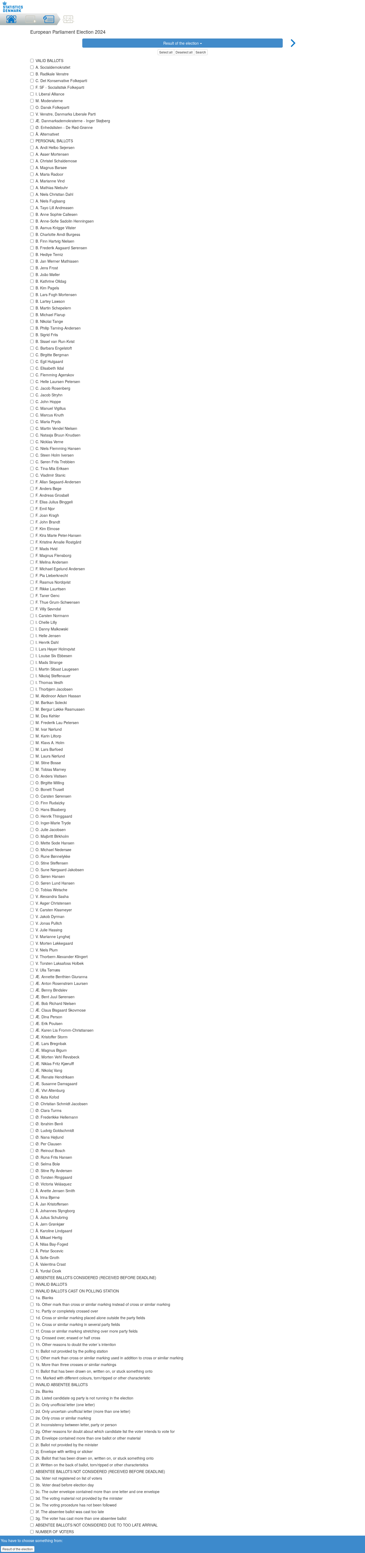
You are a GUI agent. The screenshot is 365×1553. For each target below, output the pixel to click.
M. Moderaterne (49, 100)
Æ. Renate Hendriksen (55, 1077)
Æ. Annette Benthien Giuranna (61, 976)
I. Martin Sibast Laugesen (57, 669)
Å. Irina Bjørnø (48, 1197)
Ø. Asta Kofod (47, 1097)
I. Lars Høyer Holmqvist (55, 649)
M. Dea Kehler (48, 715)
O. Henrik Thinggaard (54, 816)
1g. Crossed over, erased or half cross (68, 1337)
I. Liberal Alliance (50, 94)
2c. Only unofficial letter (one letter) (65, 1404)
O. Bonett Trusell (50, 789)
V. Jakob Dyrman (50, 916)
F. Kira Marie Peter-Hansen (58, 535)
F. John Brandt (48, 522)
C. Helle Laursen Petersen (58, 381)
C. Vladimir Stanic (50, 475)
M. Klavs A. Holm (50, 742)
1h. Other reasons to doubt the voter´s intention (76, 1344)
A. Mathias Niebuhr (52, 187)
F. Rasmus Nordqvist (53, 582)
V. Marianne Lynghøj (53, 936)
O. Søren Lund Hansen (55, 883)
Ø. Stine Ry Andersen (54, 1170)
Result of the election (181, 43)
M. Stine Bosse (48, 762)
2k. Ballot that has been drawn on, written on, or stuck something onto (95, 1458)
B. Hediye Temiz (49, 254)
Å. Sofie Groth (47, 1257)
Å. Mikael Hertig (49, 1237)
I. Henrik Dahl (47, 642)
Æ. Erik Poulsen (49, 1023)
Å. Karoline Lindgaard (54, 1230)
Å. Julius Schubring (52, 1217)
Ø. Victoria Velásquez (54, 1184)
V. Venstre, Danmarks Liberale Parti (66, 114)
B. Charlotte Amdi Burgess (58, 234)
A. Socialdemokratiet (53, 67)
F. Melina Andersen (52, 562)
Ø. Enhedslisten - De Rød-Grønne (64, 127)
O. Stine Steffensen (52, 863)
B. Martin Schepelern (53, 308)
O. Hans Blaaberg (51, 809)
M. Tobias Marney (51, 769)
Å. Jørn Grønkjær (50, 1224)
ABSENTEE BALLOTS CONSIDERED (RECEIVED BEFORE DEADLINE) (96, 1277)
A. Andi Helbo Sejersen (55, 147)
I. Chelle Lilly (46, 622)
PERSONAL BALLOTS (54, 140)
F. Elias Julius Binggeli (54, 501)
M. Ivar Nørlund (49, 729)
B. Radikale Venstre (52, 73)
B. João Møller (48, 274)
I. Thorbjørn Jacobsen (54, 689)
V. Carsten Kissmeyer (54, 909)
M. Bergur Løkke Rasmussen (60, 709)
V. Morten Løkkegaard (54, 943)
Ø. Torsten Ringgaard (54, 1177)
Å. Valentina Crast (51, 1264)
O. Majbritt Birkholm (52, 836)
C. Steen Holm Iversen (55, 455)
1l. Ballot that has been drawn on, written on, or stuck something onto (94, 1371)
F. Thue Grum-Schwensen (58, 602)
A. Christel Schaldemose (56, 160)
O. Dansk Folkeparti (52, 107)
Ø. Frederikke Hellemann (57, 1117)
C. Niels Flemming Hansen (58, 448)
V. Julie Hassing (49, 929)
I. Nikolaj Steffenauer (53, 675)
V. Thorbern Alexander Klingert (62, 956)
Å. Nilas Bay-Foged (52, 1244)
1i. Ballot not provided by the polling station (72, 1351)
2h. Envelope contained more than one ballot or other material (88, 1438)
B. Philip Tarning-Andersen (58, 328)
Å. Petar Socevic (49, 1250)
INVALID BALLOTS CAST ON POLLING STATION (77, 1291)
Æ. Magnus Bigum (51, 1050)
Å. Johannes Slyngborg (55, 1210)
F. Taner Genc (48, 595)
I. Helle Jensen (48, 635)
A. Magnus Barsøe (51, 167)
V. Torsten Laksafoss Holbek (60, 963)
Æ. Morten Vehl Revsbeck (57, 1056)
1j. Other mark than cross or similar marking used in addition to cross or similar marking (109, 1357)
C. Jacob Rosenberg (53, 388)
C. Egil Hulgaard (49, 361)
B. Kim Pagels (47, 287)
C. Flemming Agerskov (55, 374)
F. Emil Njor (45, 508)
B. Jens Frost (47, 267)
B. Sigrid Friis (47, 334)
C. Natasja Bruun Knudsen (58, 435)
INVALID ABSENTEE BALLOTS (62, 1384)
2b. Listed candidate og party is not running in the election (84, 1398)
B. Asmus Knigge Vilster (56, 227)
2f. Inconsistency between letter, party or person (76, 1424)
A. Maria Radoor (49, 174)
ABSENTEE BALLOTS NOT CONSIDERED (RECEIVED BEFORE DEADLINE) (100, 1471)
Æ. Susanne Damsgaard (56, 1083)
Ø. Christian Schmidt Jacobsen (62, 1103)
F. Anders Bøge (48, 488)
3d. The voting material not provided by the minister (79, 1498)
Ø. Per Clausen (48, 1143)
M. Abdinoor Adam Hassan (58, 695)
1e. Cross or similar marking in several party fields (78, 1324)
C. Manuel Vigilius (51, 408)
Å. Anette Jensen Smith (55, 1190)
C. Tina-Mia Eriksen (52, 468)
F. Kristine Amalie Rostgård (58, 542)
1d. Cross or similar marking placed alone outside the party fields (90, 1317)
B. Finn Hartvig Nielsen (55, 241)
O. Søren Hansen (50, 876)
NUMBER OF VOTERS (55, 1531)
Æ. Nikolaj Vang (49, 1070)
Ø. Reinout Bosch (50, 1150)
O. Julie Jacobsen (51, 829)
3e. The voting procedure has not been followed (76, 1505)
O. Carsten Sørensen (53, 796)
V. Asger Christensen (53, 903)
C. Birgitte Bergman (52, 354)
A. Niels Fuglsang (50, 201)
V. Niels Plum (47, 950)
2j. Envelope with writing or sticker (64, 1451)
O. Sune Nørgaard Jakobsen (60, 869)
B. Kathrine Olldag (51, 281)
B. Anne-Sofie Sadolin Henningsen (65, 221)
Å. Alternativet (47, 134)
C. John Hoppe (48, 401)
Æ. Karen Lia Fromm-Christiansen (65, 1030)
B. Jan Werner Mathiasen (57, 261)
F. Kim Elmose (48, 528)
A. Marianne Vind (50, 180)
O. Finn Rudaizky (50, 802)
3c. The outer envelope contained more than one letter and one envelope (98, 1491)
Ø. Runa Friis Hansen (54, 1157)
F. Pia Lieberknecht (52, 575)
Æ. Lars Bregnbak (51, 1043)
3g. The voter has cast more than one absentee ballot (81, 1518)
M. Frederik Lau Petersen (57, 722)
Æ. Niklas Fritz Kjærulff (55, 1063)
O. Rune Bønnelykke (53, 856)
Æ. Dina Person (49, 1016)
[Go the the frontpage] (13, 6)
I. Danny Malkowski (52, 629)
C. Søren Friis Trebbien (55, 461)
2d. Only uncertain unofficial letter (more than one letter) (83, 1411)
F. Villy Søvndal (48, 608)
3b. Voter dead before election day (65, 1484)
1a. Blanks (44, 1297)
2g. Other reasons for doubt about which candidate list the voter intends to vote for (105, 1431)
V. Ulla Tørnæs (48, 970)
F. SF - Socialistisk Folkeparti (60, 87)
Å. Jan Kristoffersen (52, 1204)
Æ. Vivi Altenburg (50, 1090)
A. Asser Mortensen (52, 154)
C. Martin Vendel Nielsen (56, 428)
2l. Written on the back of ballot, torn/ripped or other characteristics (92, 1464)
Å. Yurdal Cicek (48, 1270)
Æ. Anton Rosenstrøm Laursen (62, 983)
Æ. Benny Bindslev (51, 990)
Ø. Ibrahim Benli (49, 1123)
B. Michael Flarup (50, 314)
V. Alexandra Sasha (52, 896)
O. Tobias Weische (51, 889)
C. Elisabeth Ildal (50, 368)
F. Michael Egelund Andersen (60, 568)
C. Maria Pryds (48, 421)
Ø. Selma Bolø (48, 1163)
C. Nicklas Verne (49, 441)
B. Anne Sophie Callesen (56, 214)
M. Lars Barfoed (49, 749)
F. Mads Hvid (46, 548)
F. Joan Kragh (47, 515)
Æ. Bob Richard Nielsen (56, 1003)
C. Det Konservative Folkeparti (61, 80)
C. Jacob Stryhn (49, 394)
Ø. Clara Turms (48, 1110)
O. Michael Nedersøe (53, 849)
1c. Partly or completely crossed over (67, 1311)
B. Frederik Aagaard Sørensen (61, 247)
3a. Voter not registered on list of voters (69, 1478)
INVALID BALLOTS (51, 1284)
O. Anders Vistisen (51, 776)
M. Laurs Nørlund (50, 756)
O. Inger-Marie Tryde (53, 822)
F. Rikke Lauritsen (51, 588)
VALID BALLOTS (49, 60)
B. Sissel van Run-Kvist (55, 341)
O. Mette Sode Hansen (55, 843)
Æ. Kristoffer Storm (52, 1036)
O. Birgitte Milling (50, 782)
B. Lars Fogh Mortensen (56, 294)
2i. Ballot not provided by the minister (67, 1444)
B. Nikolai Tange (49, 321)
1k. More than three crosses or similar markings (76, 1364)
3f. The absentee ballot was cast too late (70, 1511)
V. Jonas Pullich (49, 923)
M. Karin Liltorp (48, 736)
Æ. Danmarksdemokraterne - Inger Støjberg (73, 120)
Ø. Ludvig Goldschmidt (55, 1130)
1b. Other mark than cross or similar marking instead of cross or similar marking (103, 1304)
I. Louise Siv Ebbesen (54, 655)
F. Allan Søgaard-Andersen (58, 481)
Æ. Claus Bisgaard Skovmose (61, 1010)
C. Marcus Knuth (50, 415)
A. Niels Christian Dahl (54, 194)
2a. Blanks (44, 1391)
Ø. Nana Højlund (50, 1137)
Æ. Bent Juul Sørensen (55, 996)
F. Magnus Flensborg (53, 555)
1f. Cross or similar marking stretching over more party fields (87, 1331)
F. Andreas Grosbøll (52, 495)
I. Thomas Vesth (49, 682)
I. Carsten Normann (52, 615)
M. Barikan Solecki (51, 702)
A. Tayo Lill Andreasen (54, 207)
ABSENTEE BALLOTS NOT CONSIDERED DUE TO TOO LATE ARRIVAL (97, 1525)
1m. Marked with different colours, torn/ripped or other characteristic (93, 1377)
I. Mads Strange (49, 662)
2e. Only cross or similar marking (63, 1418)
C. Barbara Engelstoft (54, 348)
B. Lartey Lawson (50, 301)
